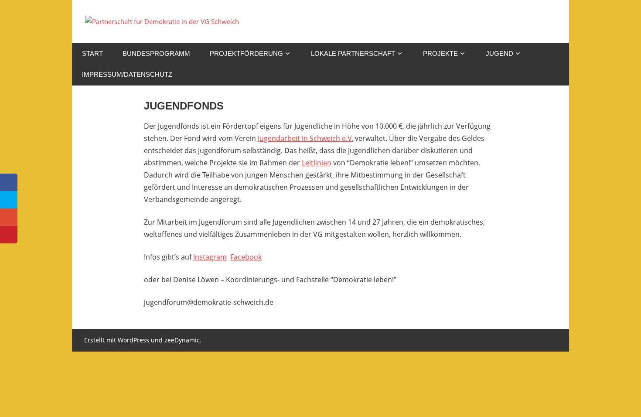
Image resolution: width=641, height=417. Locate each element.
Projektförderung (246, 53)
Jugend (499, 53)
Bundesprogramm (156, 53)
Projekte (440, 53)
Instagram (210, 257)
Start (92, 53)
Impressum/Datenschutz (127, 74)
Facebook (246, 257)
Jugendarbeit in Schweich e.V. (304, 138)
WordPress (133, 340)
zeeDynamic (182, 340)
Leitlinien (316, 162)
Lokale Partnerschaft (353, 53)
